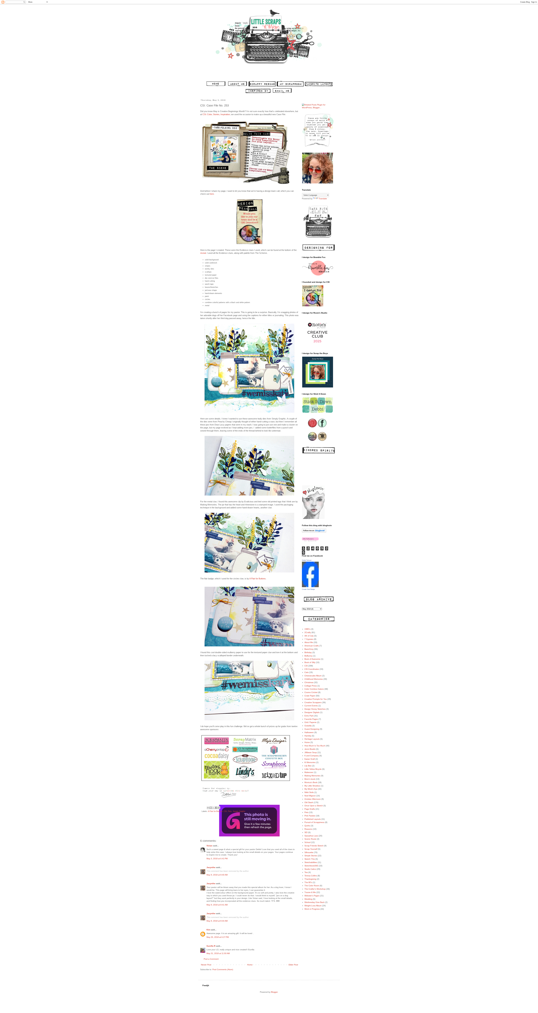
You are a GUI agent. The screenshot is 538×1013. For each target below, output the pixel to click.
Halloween (309, 732)
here (212, 194)
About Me (308, 642)
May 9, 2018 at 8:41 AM (217, 905)
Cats (306, 672)
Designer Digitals (311, 712)
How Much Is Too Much (314, 746)
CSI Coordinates (311, 669)
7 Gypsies (308, 639)
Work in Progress (312, 909)
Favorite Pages (311, 719)
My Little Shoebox (312, 786)
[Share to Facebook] (216, 807)
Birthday (308, 652)
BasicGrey (309, 649)
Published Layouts (312, 819)
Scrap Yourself (310, 849)
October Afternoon (312, 799)
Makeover (308, 772)
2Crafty (307, 632)
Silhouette (308, 852)
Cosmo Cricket (310, 692)
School (307, 842)
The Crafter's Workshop (315, 889)
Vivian (209, 846)
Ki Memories (310, 762)
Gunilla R (211, 946)
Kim (208, 930)
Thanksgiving (310, 879)
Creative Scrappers (313, 702)
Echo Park (309, 716)
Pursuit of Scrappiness (314, 822)
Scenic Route (310, 839)
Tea (306, 872)
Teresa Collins (310, 876)
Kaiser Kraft (309, 759)
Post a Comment (211, 959)
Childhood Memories (313, 679)
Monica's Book (310, 782)
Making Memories (312, 776)
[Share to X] (213, 807)
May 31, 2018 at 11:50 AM (218, 953)
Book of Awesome (312, 659)
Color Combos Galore (314, 689)
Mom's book (309, 779)
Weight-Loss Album (313, 905)
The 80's (308, 882)
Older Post (293, 965)
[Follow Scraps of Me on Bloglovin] (314, 532)
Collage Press (310, 686)
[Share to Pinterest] (218, 807)
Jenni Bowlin (310, 749)
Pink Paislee (309, 816)
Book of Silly (309, 662)
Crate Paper (309, 696)
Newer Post (206, 965)
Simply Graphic (239, 811)
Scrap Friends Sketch (314, 846)
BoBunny (308, 656)
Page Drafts (309, 809)
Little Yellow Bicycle (313, 769)
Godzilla (308, 726)
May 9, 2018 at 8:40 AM (217, 875)
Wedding (308, 899)
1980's (307, 629)
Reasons (308, 829)
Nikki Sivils (309, 792)
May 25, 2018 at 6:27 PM (218, 937)
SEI (306, 832)
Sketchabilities (310, 862)
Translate (323, 198)
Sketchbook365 (311, 866)
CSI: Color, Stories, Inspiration (216, 114)
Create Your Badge (308, 589)
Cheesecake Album (313, 676)
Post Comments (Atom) (222, 969)
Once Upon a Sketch (313, 805)
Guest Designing (311, 729)
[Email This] (208, 807)
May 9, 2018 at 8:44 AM (217, 921)
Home (249, 965)
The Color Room (311, 885)
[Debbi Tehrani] (310, 586)
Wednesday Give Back (314, 902)
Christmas (308, 682)
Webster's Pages (311, 896)
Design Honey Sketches (315, 709)
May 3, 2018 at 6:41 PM (217, 858)
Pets (230, 811)
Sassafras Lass (311, 836)
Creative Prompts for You (315, 699)
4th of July (309, 636)
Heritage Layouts (312, 739)
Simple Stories (310, 855)
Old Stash (308, 802)
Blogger (274, 992)
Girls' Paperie (310, 722)
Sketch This (309, 859)
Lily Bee (307, 766)
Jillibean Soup (310, 752)
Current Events (311, 706)
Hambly (307, 736)
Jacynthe (211, 867)
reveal (203, 253)
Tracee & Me (310, 892)
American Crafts (311, 646)
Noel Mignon (310, 796)
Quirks (307, 826)
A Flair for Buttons (257, 578)
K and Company (311, 755)
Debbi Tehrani (306, 560)
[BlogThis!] (210, 807)
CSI (225, 811)
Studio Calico (310, 869)
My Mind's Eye (310, 789)
